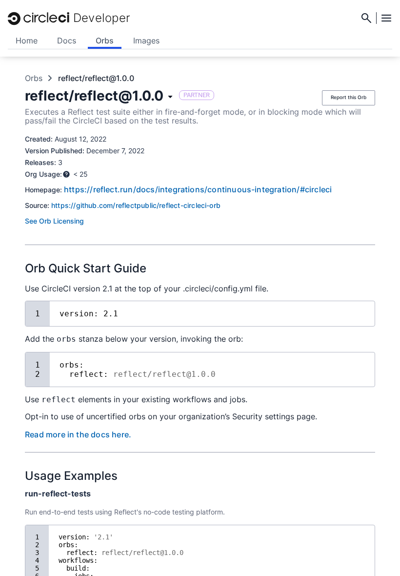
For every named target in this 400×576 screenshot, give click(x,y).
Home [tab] (27, 40)
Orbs (33, 78)
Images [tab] (146, 40)
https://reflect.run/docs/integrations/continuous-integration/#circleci (198, 189)
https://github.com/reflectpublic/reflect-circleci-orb (135, 205)
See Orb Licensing (54, 221)
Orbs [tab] (105, 40)
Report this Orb (348, 97)
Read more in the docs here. (78, 434)
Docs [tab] (66, 40)
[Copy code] (360, 312)
